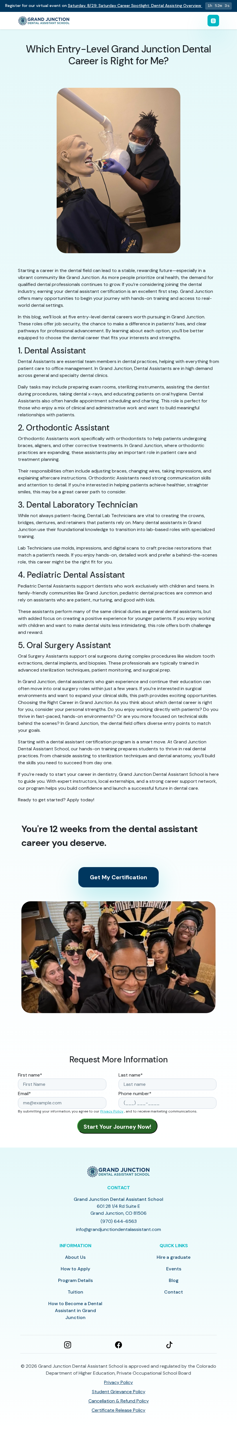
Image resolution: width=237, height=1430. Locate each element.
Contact (173, 1292)
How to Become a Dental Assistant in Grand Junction (75, 1310)
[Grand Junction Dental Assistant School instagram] (67, 1344)
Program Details (75, 1280)
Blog (174, 1280)
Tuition (75, 1292)
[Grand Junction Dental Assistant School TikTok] (169, 1344)
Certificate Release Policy (118, 1410)
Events (173, 1269)
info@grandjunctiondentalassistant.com (118, 1229)
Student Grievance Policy (118, 1392)
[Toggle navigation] (213, 20)
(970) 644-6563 (119, 1221)
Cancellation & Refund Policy (118, 1401)
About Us (75, 1257)
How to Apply (75, 1269)
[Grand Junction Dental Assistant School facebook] (118, 1344)
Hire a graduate (173, 1257)
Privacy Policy (111, 1111)
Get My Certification (118, 877)
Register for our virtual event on (103, 5)
